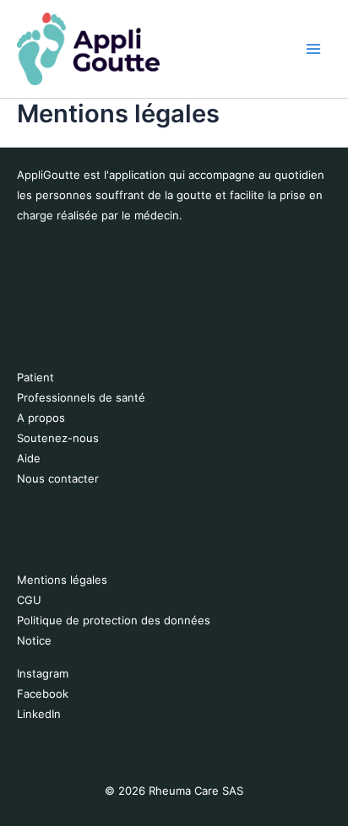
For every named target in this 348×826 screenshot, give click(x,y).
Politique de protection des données (113, 620)
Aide (29, 458)
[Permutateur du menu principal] (313, 49)
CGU (29, 600)
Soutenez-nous (58, 438)
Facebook (42, 693)
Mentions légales (62, 579)
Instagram (42, 673)
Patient (35, 377)
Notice (34, 640)
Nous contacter (58, 478)
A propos (41, 417)
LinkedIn (39, 714)
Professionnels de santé (81, 397)
